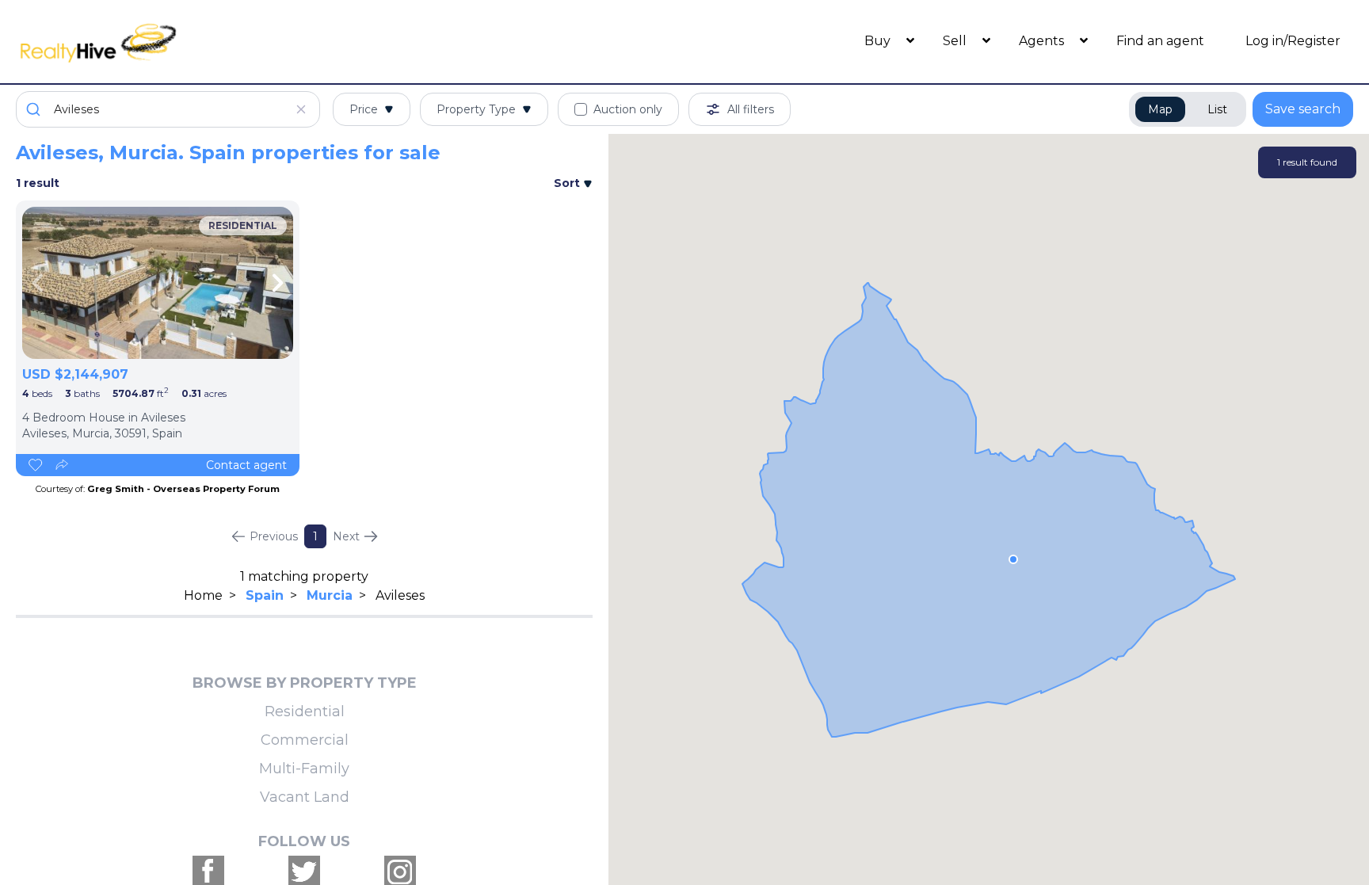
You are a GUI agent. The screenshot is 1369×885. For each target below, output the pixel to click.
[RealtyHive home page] (183, 41)
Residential (305, 711)
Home (203, 595)
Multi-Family (304, 768)
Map (1160, 109)
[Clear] (301, 109)
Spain (265, 595)
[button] (1013, 559)
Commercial (305, 740)
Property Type (476, 109)
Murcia (330, 595)
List (1217, 109)
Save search (1302, 108)
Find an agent (1160, 40)
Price (363, 109)
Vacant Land (304, 797)
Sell (956, 40)
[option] (157, 283)
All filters (750, 109)
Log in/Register (1292, 40)
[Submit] (35, 109)
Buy (879, 40)
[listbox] (157, 283)
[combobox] (168, 109)
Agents (1043, 40)
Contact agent (246, 465)
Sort (568, 183)
